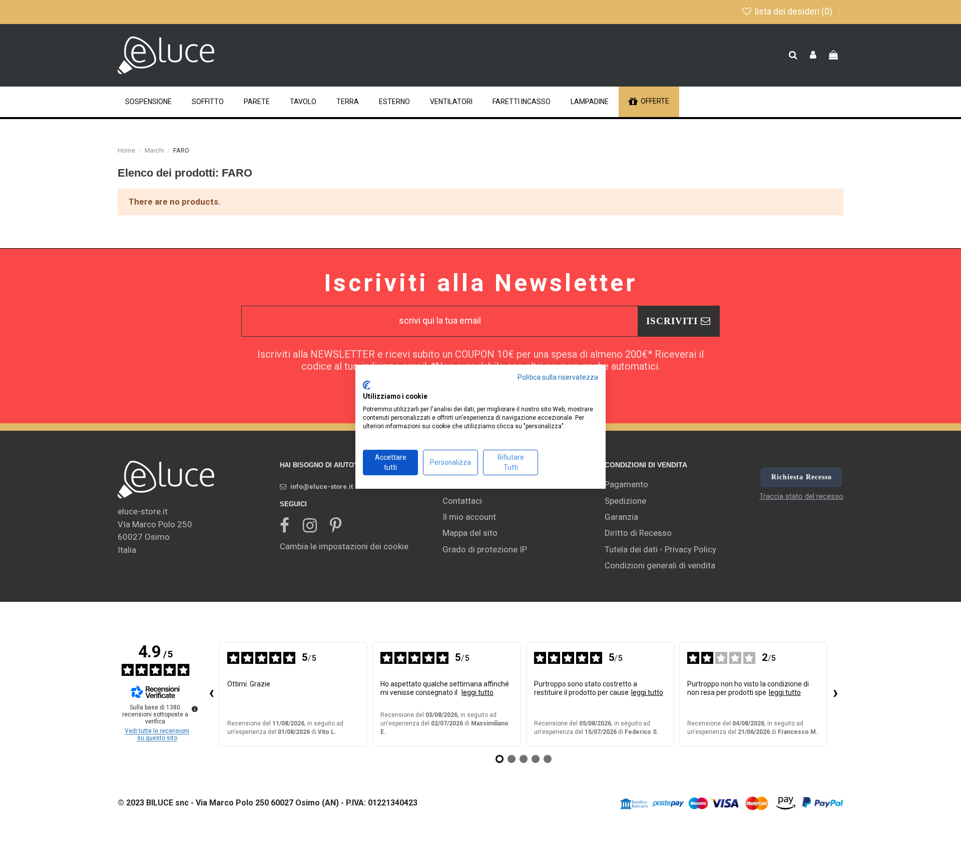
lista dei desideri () (793, 11)
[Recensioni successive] (835, 694)
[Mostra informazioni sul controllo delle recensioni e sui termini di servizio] (195, 709)
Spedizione (625, 501)
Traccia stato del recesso (801, 496)
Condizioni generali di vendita (660, 565)
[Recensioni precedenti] (211, 694)
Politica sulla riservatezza (558, 377)
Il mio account (469, 517)
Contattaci (462, 501)
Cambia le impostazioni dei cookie (344, 546)
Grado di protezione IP (484, 549)
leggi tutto (477, 692)
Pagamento (626, 484)
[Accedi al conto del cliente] (813, 55)
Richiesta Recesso (801, 477)
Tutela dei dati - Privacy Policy (660, 549)
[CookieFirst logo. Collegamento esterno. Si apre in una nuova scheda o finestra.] (366, 385)
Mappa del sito (470, 533)
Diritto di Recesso (638, 533)
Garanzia (621, 517)
